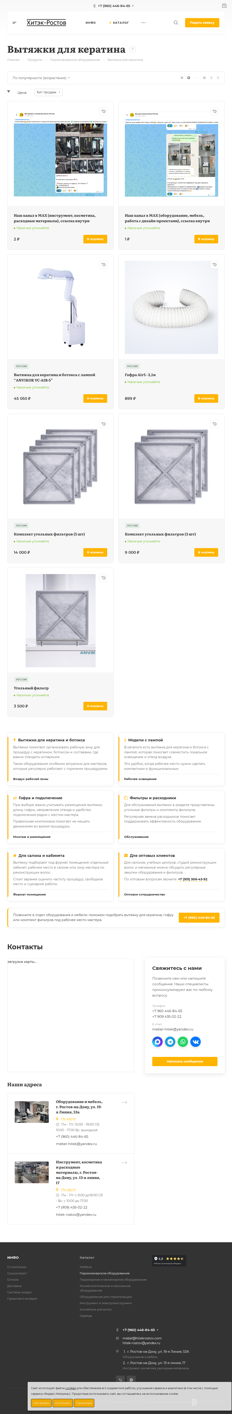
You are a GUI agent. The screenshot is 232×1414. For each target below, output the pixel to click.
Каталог (87, 1257)
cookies (70, 1388)
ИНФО (13, 1257)
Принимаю (84, 1403)
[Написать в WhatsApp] (183, 1042)
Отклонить (62, 1403)
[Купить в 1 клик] (103, 111)
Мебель (86, 1267)
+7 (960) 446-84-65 (114, 6)
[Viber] (120, 1380)
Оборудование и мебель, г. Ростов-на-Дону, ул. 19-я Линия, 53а (79, 1107)
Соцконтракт (17, 1273)
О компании (16, 1267)
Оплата (13, 1279)
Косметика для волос (96, 1309)
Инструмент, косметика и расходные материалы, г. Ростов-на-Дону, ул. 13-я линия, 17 (79, 1172)
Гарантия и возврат (22, 1298)
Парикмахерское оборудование (105, 1273)
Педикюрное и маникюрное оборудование (113, 1279)
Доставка (14, 1286)
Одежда (86, 1315)
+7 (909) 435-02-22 (71, 1207)
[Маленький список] (182, 78)
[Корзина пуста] (224, 6)
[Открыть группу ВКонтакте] (195, 1042)
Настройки (41, 1403)
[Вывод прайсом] (218, 78)
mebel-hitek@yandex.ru (76, 1144)
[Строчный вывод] (211, 78)
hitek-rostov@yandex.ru (76, 1214)
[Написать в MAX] (157, 1042)
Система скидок (19, 1292)
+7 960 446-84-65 (167, 1011)
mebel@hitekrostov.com (142, 1338)
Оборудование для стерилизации (106, 1297)
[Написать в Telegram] (170, 1042)
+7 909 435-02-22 (166, 1016)
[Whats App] (131, 1380)
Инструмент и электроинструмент (106, 1303)
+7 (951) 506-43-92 (192, 879)
